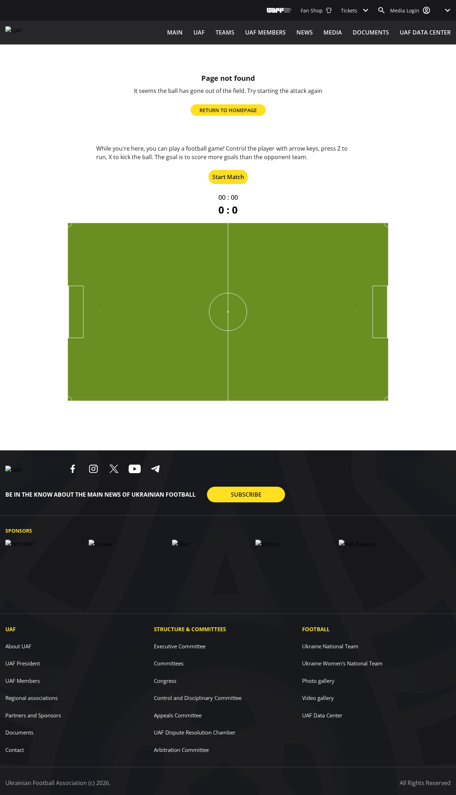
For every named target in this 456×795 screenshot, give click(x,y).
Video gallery (318, 697)
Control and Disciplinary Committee (198, 697)
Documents (371, 32)
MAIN (175, 32)
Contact (14, 749)
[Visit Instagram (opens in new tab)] (93, 469)
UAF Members (22, 680)
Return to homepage (228, 110)
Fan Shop (312, 10)
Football (316, 629)
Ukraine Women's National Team (342, 663)
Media (332, 32)
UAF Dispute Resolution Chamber (194, 732)
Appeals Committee (178, 715)
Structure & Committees (190, 629)
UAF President (22, 663)
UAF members (265, 32)
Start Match (228, 177)
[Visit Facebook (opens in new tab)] (73, 469)
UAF (199, 32)
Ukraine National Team (330, 646)
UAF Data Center (425, 32)
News (304, 32)
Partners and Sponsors (33, 715)
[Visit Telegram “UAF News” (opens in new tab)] (155, 469)
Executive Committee (180, 646)
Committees (168, 663)
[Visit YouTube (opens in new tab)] (135, 469)
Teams (225, 32)
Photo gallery (318, 680)
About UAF (18, 646)
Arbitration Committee (181, 749)
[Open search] (381, 10)
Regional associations (31, 697)
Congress (165, 680)
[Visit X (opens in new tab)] (114, 469)
